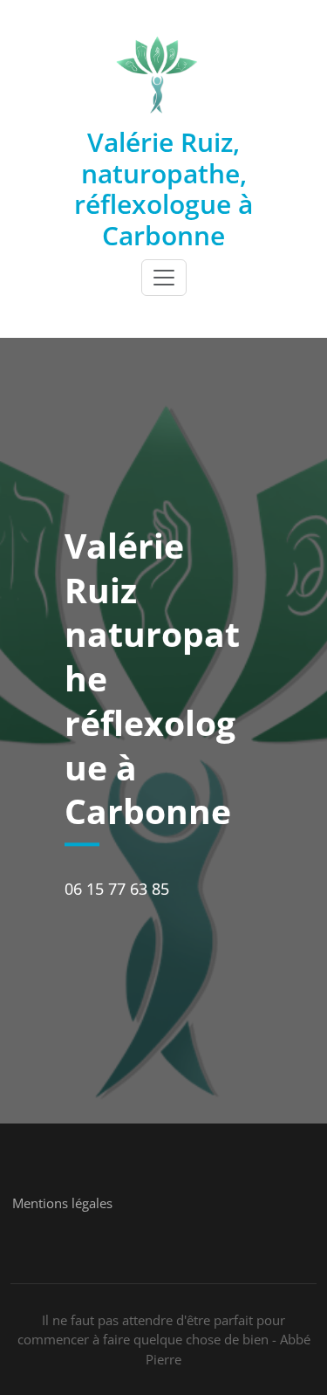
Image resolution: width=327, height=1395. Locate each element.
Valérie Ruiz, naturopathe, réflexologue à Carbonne (163, 188)
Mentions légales (62, 1203)
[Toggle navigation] (164, 277)
